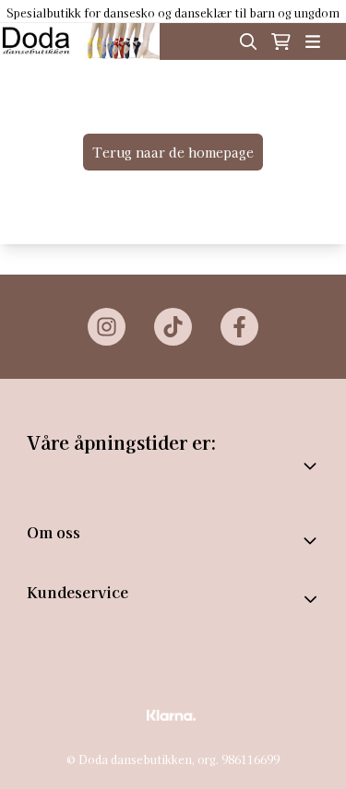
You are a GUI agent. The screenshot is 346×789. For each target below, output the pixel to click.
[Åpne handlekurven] (281, 41)
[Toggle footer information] (312, 540)
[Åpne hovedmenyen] (313, 41)
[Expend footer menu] (312, 599)
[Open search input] (248, 41)
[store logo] (80, 41)
